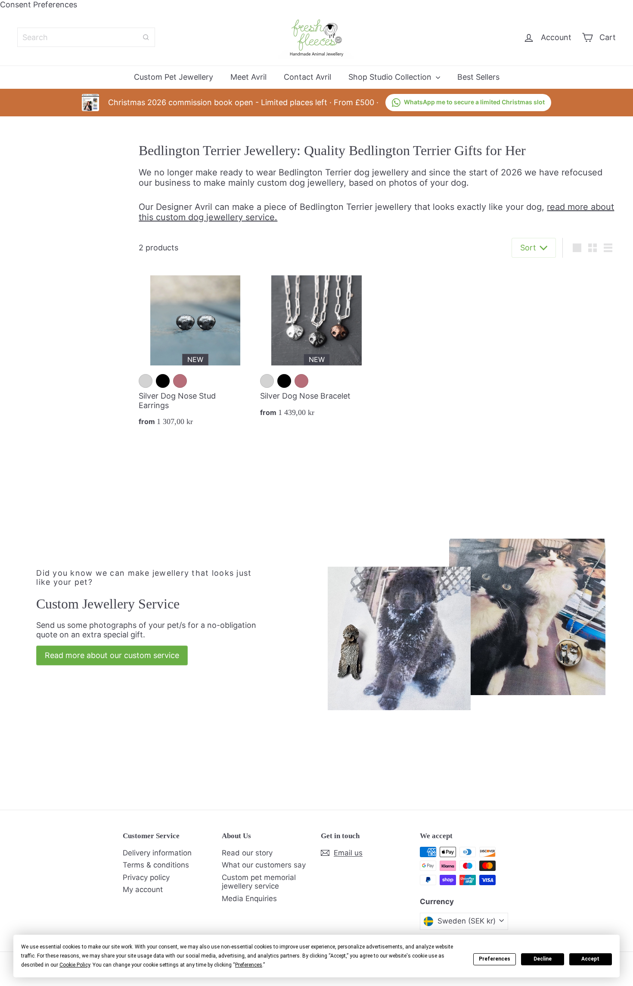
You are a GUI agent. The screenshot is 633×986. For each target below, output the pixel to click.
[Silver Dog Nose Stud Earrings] (195, 349)
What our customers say (264, 865)
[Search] (146, 37)
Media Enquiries (249, 898)
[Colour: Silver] (145, 381)
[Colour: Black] (163, 381)
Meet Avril (248, 76)
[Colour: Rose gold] (180, 381)
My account (143, 889)
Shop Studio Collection (391, 76)
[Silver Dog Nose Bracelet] (316, 345)
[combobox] (86, 37)
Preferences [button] (248, 965)
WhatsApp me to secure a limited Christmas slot (474, 102)
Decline (543, 959)
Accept (590, 959)
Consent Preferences (38, 4)
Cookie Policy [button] (74, 965)
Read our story (247, 853)
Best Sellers (478, 76)
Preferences (494, 959)
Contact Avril (307, 76)
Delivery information (157, 853)
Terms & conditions (156, 865)
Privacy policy (146, 877)
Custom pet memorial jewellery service (259, 881)
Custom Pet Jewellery (173, 76)
